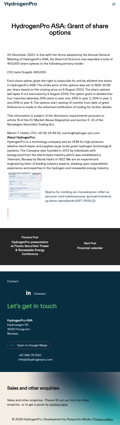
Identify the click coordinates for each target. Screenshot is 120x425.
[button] (114, 4)
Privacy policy (103, 419)
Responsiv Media (79, 419)
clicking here (58, 404)
